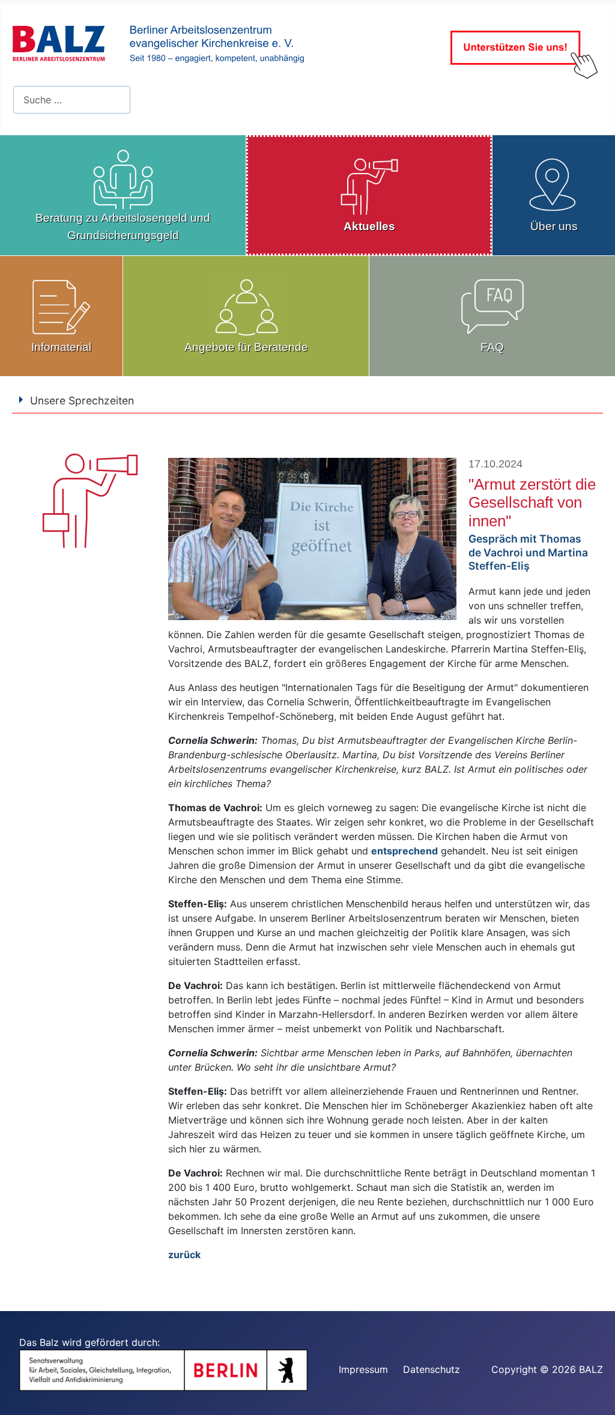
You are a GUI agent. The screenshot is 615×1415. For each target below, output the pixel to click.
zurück (184, 1255)
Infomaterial (61, 347)
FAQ (492, 347)
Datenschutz (431, 1369)
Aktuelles (369, 226)
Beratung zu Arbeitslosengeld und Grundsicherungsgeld (122, 226)
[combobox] (71, 99)
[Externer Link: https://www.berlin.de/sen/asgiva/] (163, 1369)
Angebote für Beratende (246, 347)
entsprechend (404, 851)
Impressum (363, 1369)
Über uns (554, 226)
